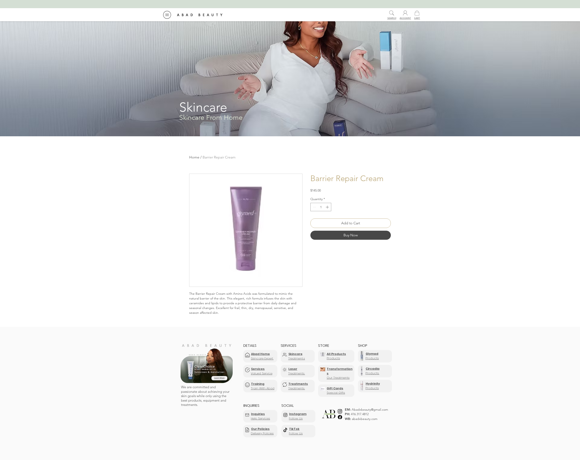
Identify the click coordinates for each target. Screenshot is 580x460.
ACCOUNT (405, 18)
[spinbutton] (321, 207)
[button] (167, 15)
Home (194, 157)
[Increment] (328, 207)
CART (417, 18)
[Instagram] (340, 411)
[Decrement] (314, 207)
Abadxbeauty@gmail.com (370, 409)
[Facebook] (340, 417)
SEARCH (391, 18)
